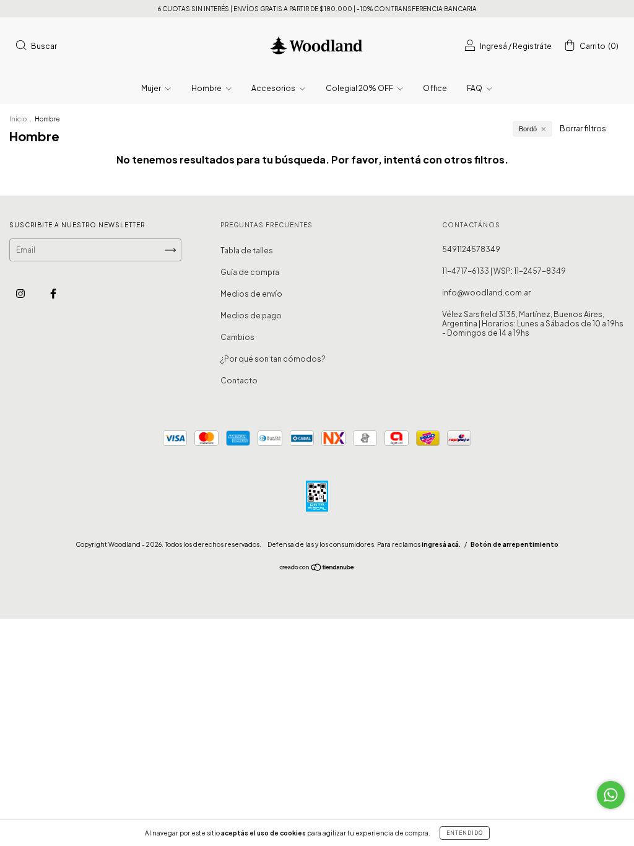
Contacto (239, 380)
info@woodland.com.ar (486, 292)
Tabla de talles (246, 250)
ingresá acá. (441, 544)
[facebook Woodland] (53, 293)
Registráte (532, 46)
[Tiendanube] (317, 568)
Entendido (464, 833)
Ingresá (493, 46)
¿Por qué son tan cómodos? (273, 359)
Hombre (207, 88)
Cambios (237, 337)
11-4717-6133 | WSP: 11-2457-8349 (504, 271)
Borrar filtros (583, 128)
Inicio (18, 119)
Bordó (528, 129)
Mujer (151, 88)
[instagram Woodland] (21, 293)
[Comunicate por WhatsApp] (611, 795)
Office (435, 88)
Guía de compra (249, 272)
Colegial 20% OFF (360, 88)
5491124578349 (471, 249)
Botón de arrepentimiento (514, 544)
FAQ (475, 88)
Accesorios (274, 88)
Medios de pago (251, 315)
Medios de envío (251, 294)
